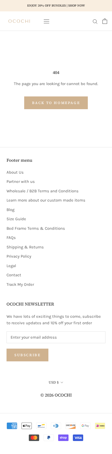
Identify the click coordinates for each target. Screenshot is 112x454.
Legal (11, 265)
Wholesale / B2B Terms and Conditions (43, 191)
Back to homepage (56, 102)
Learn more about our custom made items (46, 200)
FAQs (11, 237)
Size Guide (16, 218)
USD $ (54, 382)
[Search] (95, 21)
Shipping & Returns (25, 247)
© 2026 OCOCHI (56, 395)
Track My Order (20, 284)
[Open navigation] (46, 21)
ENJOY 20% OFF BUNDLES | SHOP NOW (56, 6)
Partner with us (21, 181)
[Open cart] (104, 21)
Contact (14, 275)
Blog (10, 209)
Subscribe (27, 355)
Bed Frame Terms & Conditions (36, 228)
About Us (15, 172)
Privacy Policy (19, 256)
